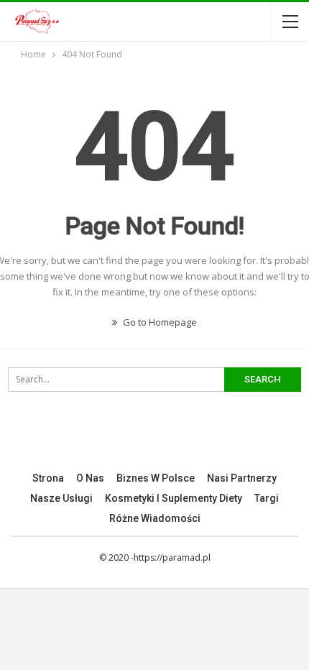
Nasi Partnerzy (242, 478)
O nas (90, 478)
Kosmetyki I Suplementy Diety (173, 498)
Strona (48, 478)
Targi (266, 498)
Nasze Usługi (61, 498)
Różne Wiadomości (154, 518)
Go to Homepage (159, 322)
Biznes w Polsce (155, 478)
